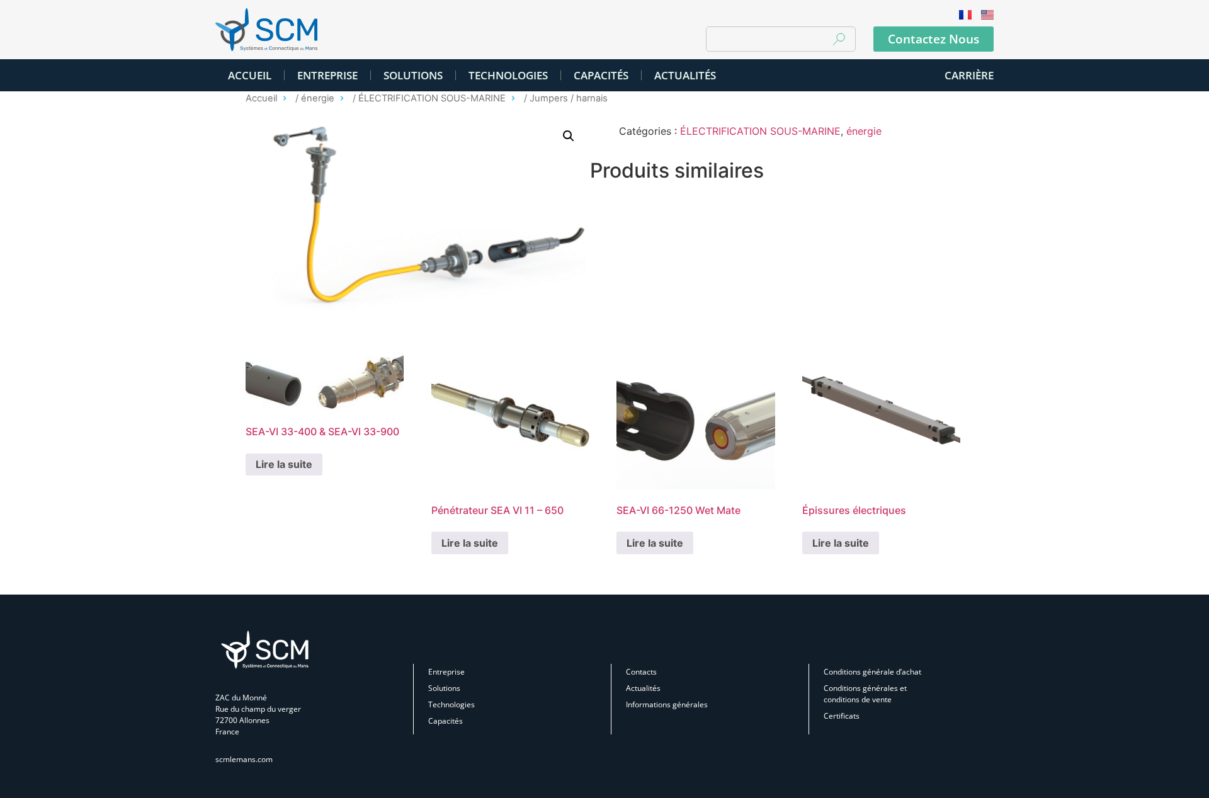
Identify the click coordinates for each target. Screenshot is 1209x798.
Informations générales (667, 704)
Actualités (643, 688)
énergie (317, 98)
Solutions (444, 688)
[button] (568, 136)
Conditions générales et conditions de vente (865, 694)
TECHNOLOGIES (508, 75)
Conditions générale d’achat (872, 671)
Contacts (641, 671)
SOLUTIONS (413, 75)
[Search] (838, 39)
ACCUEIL (249, 75)
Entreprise (327, 75)
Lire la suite (284, 464)
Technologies (451, 704)
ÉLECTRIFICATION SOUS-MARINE (432, 98)
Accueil (261, 98)
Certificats (842, 715)
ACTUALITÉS (685, 75)
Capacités (601, 75)
